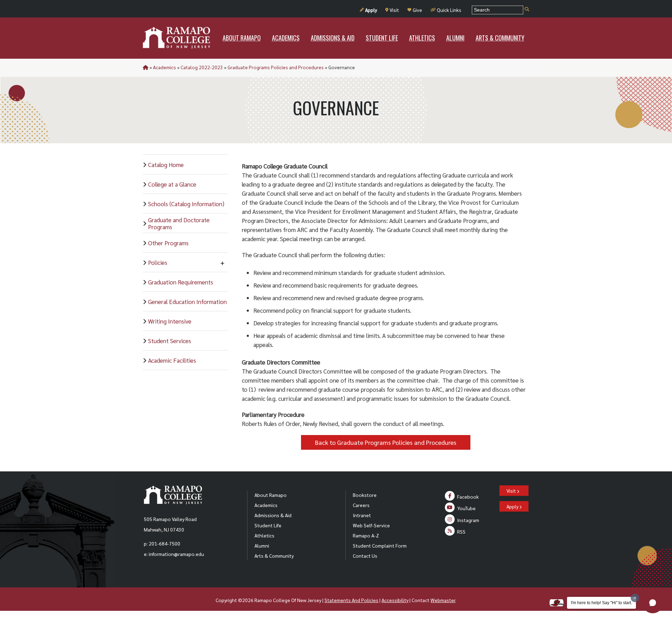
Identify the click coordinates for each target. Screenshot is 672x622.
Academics (164, 67)
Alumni (261, 545)
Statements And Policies (351, 600)
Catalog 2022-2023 (202, 67)
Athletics (264, 535)
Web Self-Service (371, 525)
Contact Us (365, 555)
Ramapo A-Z (366, 535)
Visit (394, 10)
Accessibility (395, 600)
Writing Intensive (169, 321)
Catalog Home (166, 164)
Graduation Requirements (180, 282)
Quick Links (449, 10)
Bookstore (365, 495)
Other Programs (168, 242)
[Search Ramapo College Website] (527, 9)
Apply (371, 10)
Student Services (169, 340)
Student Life (267, 525)
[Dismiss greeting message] (635, 598)
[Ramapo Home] (176, 38)
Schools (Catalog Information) (186, 203)
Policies (157, 262)
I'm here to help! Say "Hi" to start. (601, 603)
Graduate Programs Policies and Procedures (275, 67)
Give (417, 10)
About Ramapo (270, 495)
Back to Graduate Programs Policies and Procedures (385, 442)
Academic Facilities (172, 360)
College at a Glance (172, 184)
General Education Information (187, 301)
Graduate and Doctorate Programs (179, 223)
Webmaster (442, 600)
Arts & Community (274, 555)
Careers (361, 505)
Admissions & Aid (273, 515)
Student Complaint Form (380, 545)
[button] (652, 602)
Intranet (362, 515)
